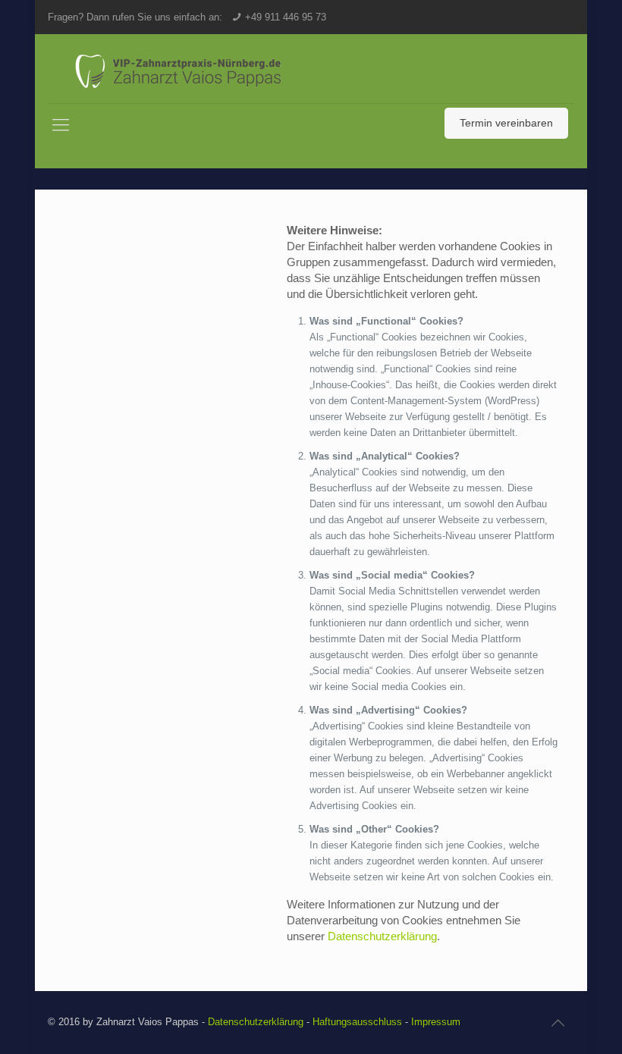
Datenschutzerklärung (382, 936)
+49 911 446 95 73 (285, 17)
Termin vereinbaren (506, 123)
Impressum (435, 1021)
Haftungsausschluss (357, 1021)
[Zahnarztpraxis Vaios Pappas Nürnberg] (188, 68)
